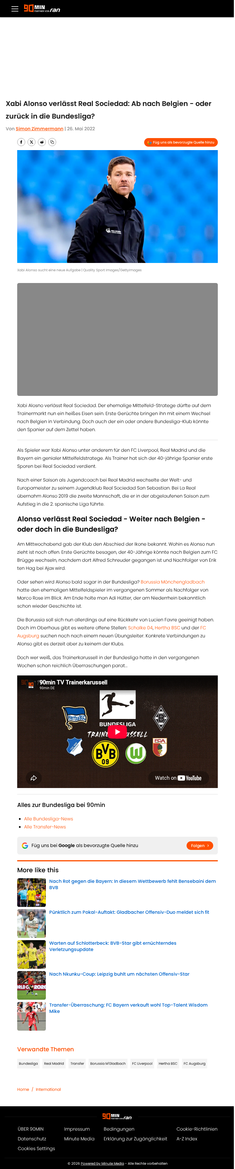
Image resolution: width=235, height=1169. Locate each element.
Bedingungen (119, 1129)
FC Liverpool (142, 1063)
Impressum (77, 1129)
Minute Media (79, 1138)
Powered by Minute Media (102, 1163)
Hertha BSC (167, 627)
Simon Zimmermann (39, 128)
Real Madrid (54, 1063)
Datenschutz (32, 1138)
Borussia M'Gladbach (108, 1063)
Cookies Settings (36, 1148)
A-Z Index (187, 1138)
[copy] (52, 142)
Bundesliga (28, 1063)
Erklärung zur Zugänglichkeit (135, 1138)
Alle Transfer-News (45, 827)
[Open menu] (14, 8)
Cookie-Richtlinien (197, 1129)
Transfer (77, 1063)
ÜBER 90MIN (31, 1129)
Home (23, 1089)
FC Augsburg (194, 1063)
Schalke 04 (140, 627)
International (48, 1089)
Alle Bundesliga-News (48, 819)
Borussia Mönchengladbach (173, 582)
